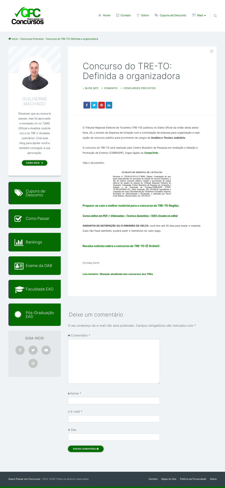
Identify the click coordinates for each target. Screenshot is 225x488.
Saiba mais (33, 162)
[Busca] (212, 12)
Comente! (111, 88)
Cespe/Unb (151, 152)
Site (73, 430)
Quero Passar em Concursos (24, 479)
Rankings (34, 242)
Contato (126, 15)
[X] (33, 350)
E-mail (76, 411)
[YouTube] (46, 350)
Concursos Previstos (140, 88)
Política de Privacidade (193, 479)
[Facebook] (20, 350)
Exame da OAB (39, 266)
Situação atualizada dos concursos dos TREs (126, 274)
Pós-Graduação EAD (40, 315)
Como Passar (37, 218)
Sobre (145, 15)
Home (106, 15)
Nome (75, 393)
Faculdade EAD (39, 289)
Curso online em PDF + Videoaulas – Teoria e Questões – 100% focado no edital (130, 215)
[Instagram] (33, 363)
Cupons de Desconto (173, 15)
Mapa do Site (168, 479)
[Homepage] (27, 16)
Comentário (80, 335)
